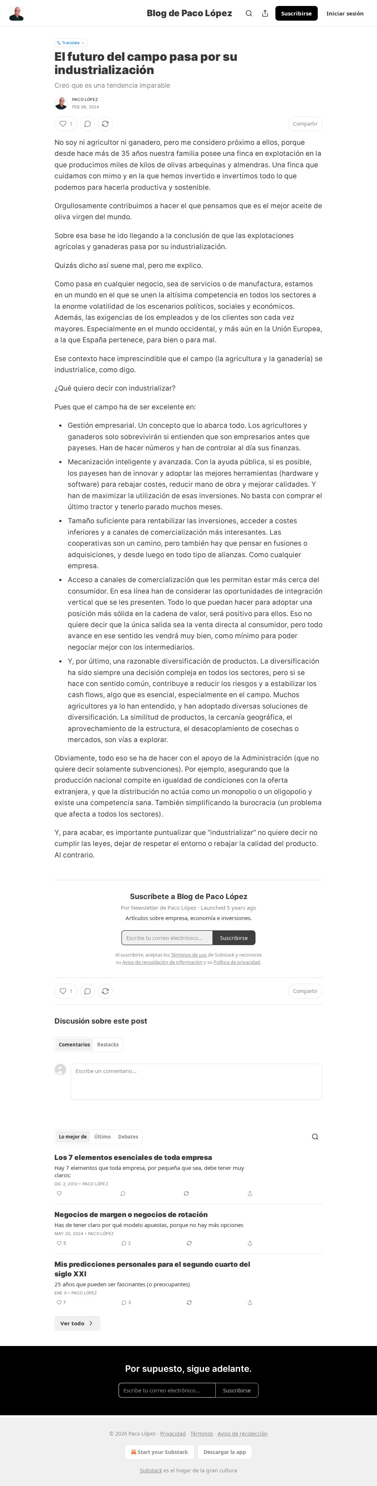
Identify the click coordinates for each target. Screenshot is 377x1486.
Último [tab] (102, 1136)
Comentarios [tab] (74, 1044)
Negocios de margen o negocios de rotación (131, 1214)
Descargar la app (225, 1451)
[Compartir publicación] (265, 13)
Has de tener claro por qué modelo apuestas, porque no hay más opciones (148, 1224)
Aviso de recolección (243, 1433)
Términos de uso (189, 954)
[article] (188, 1175)
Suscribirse (296, 13)
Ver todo (72, 1323)
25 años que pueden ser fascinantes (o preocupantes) (122, 1284)
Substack (151, 1470)
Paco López (85, 99)
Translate (71, 42)
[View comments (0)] (87, 123)
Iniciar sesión (345, 13)
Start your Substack (163, 1451)
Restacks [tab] (108, 1044)
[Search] (249, 13)
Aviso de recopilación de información (162, 962)
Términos (201, 1433)
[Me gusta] (59, 1193)
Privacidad (173, 1433)
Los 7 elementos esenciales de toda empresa (133, 1157)
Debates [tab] (128, 1136)
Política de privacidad (237, 962)
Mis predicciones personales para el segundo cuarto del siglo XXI (152, 1269)
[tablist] (88, 1044)
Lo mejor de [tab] (73, 1136)
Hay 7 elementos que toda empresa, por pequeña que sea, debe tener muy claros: (149, 1171)
